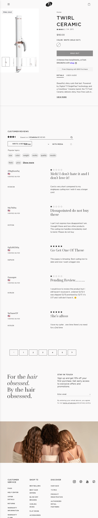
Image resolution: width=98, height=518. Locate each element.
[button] (19, 40)
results (53, 155)
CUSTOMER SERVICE (13, 481)
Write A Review (19, 144)
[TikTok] (94, 482)
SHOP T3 (34, 480)
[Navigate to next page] (72, 352)
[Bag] (89, 4)
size (10, 155)
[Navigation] (8, 4)
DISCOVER (56, 480)
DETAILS (60, 75)
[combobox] (36, 144)
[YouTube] (87, 482)
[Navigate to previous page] (14, 352)
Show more (28, 162)
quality (43, 155)
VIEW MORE (62, 97)
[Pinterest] (81, 482)
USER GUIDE (71, 75)
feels (11, 162)
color (18, 155)
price (18, 162)
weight (26, 155)
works (34, 155)
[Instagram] (74, 482)
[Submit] (89, 395)
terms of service (69, 403)
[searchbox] (51, 137)
